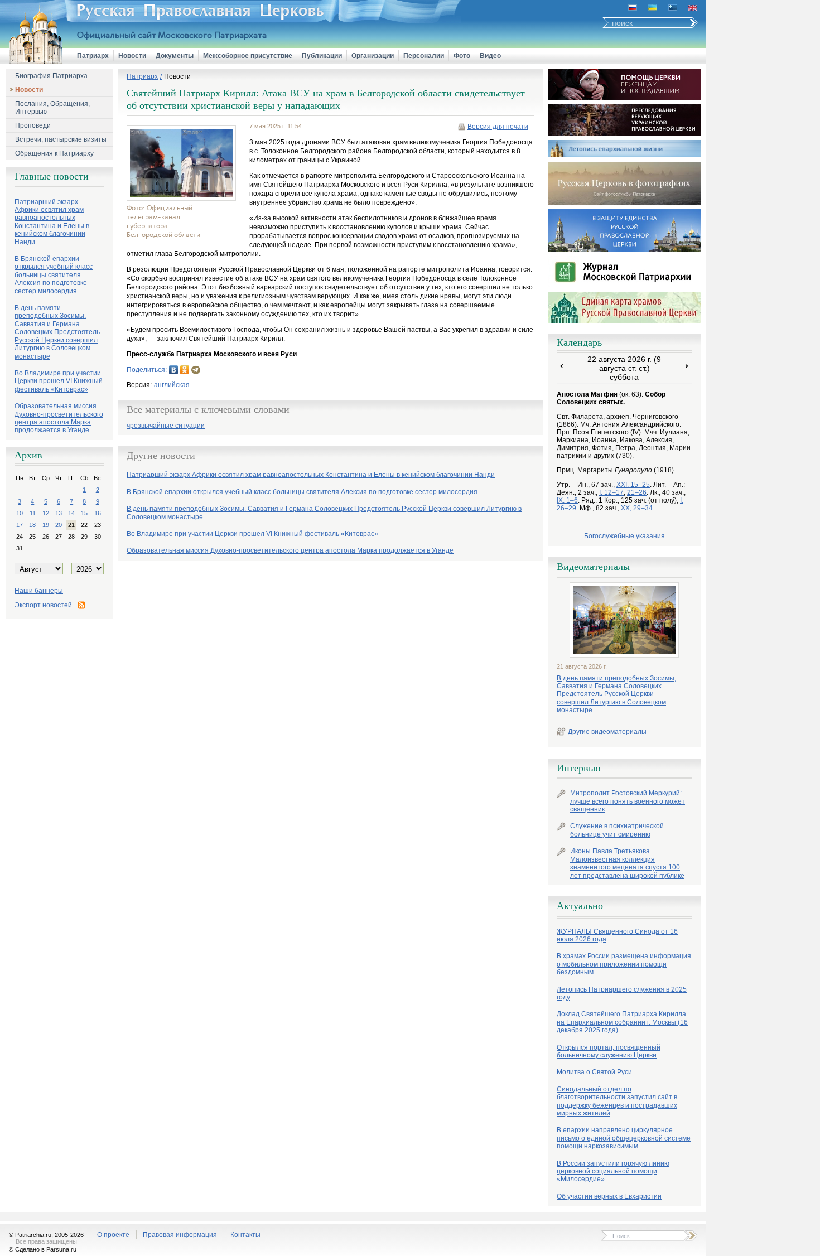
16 (97, 513)
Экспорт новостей (43, 605)
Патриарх (93, 56)
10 (19, 513)
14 (71, 513)
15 (84, 513)
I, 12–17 (611, 492)
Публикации (322, 56)
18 (32, 524)
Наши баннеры (39, 591)
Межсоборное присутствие (247, 56)
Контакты (245, 1235)
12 (45, 513)
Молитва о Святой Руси (594, 1072)
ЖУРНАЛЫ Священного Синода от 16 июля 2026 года (617, 935)
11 (33, 513)
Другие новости (161, 455)
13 (58, 513)
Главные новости (52, 176)
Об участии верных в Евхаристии (609, 1196)
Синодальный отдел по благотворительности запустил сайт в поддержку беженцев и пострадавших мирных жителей (617, 1101)
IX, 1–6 (567, 500)
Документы (175, 56)
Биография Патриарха (51, 76)
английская (172, 385)
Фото (462, 56)
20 (58, 524)
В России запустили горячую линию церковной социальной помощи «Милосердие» (613, 1171)
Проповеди (33, 125)
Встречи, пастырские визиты (61, 139)
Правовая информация (180, 1235)
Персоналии (423, 56)
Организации (372, 56)
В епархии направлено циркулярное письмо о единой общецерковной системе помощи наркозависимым (624, 1138)
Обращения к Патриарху (54, 153)
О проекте (113, 1235)
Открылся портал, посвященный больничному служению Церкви (608, 1051)
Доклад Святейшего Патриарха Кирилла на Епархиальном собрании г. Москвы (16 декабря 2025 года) (622, 1022)
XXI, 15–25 (633, 485)
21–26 (637, 492)
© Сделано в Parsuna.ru (42, 1249)
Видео (490, 56)
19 (45, 524)
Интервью (578, 768)
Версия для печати (497, 127)
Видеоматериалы (593, 566)
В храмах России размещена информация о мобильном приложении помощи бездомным (624, 964)
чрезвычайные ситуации (166, 425)
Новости (132, 56)
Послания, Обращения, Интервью (52, 107)
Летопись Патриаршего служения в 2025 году (622, 993)
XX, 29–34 (637, 508)
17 (19, 524)
